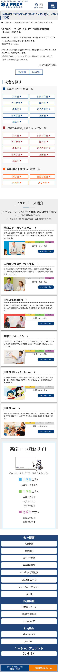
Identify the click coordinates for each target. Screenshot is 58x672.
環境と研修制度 (29, 614)
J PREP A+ (9, 408)
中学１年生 (28, 497)
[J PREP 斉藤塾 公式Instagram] (33, 654)
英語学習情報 (29, 565)
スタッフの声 (29, 621)
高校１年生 (28, 517)
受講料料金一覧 (29, 579)
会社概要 (29, 538)
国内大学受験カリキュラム (19, 264)
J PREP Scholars (13, 299)
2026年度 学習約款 (29, 572)
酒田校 (29, 594)
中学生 (27, 491)
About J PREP (29, 634)
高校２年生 (28, 521)
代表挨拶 (29, 543)
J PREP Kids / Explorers (18, 372)
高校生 (27, 512)
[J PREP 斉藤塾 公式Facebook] (28, 654)
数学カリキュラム (14, 336)
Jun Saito (29, 641)
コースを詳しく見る (45, 251)
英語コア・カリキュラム (18, 228)
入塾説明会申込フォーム (43, 668)
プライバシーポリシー (29, 586)
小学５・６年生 (28, 485)
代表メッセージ (29, 606)
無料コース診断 (15, 668)
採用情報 (29, 601)
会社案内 (29, 550)
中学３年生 (28, 505)
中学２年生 (28, 501)
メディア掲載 (29, 558)
